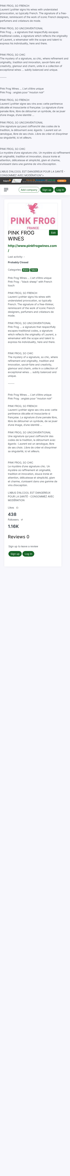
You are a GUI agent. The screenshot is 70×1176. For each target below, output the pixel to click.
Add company (29, 189)
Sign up (46, 189)
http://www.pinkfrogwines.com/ (32, 248)
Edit (53, 232)
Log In (60, 189)
